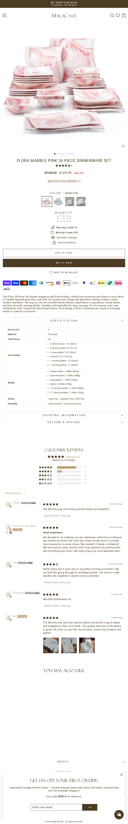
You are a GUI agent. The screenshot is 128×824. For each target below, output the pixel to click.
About (63, 761)
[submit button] (89, 807)
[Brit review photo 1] (51, 645)
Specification (64, 320)
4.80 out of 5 (73, 456)
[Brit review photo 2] (69, 645)
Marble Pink (47, 201)
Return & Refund (64, 422)
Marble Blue (58, 201)
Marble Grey (70, 201)
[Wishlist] (118, 15)
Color (64, 193)
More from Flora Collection (62, 181)
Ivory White (81, 201)
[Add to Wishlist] (7, 682)
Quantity (64, 212)
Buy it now (64, 263)
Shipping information (63, 415)
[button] (63, 165)
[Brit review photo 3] (87, 645)
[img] (50, 504)
